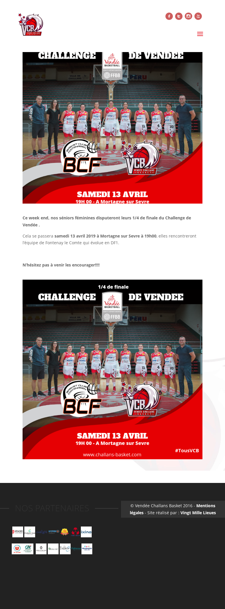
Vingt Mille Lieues (198, 512)
